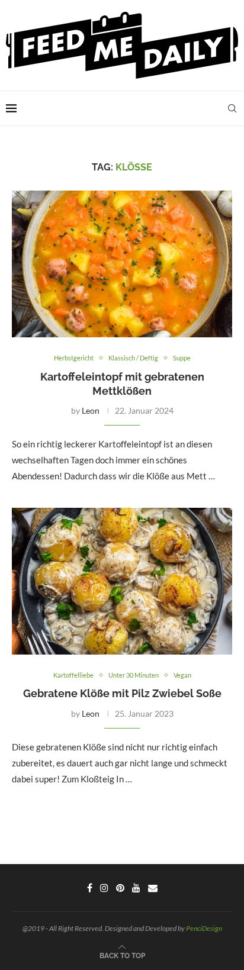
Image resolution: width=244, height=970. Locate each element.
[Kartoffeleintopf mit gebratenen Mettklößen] (122, 264)
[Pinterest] (120, 888)
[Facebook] (89, 888)
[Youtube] (136, 888)
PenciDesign (204, 928)
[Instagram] (104, 888)
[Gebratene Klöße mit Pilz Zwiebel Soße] (122, 581)
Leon (90, 410)
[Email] (153, 888)
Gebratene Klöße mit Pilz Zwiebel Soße (122, 693)
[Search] (232, 108)
